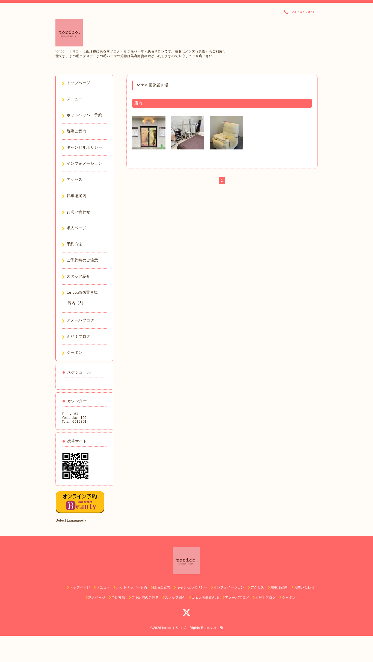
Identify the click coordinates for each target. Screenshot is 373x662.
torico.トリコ (172, 628)
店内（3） (76, 303)
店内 (138, 103)
